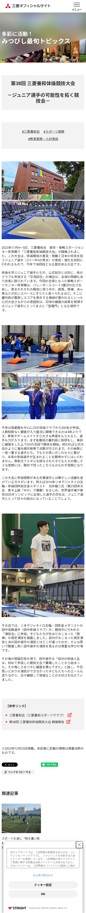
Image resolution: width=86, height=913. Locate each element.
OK (43, 894)
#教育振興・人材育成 (43, 139)
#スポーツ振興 (53, 132)
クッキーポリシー (43, 874)
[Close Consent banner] (79, 844)
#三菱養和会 (31, 132)
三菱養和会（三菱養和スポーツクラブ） (37, 715)
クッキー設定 (43, 884)
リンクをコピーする (19, 772)
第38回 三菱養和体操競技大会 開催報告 (36, 722)
